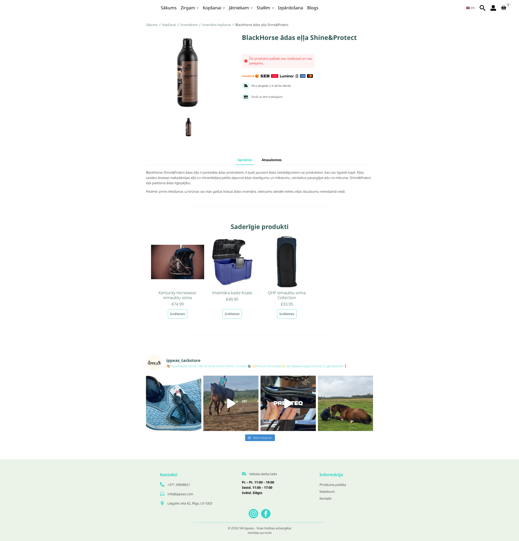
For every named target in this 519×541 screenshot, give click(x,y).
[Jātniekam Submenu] (252, 8)
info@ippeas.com (180, 494)
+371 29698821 (178, 484)
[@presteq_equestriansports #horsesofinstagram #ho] (288, 403)
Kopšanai (212, 8)
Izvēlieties (177, 314)
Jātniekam (239, 8)
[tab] (245, 160)
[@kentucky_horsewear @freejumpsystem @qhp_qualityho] (173, 403)
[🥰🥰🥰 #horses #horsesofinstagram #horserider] (345, 403)
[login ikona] (493, 8)
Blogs (312, 8)
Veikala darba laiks (263, 474)
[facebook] (265, 513)
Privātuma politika (333, 484)
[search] (482, 8)
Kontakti (325, 498)
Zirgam (188, 8)
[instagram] (253, 513)
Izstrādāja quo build (259, 533)
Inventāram (189, 24)
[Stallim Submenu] (273, 8)
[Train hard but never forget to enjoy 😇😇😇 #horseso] (231, 403)
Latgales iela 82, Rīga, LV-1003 (189, 503)
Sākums (169, 8)
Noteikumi (327, 491)
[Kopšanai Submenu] (224, 8)
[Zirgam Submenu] (198, 8)
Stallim (263, 8)
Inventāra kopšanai (216, 24)
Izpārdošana (290, 8)
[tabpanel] (259, 182)
